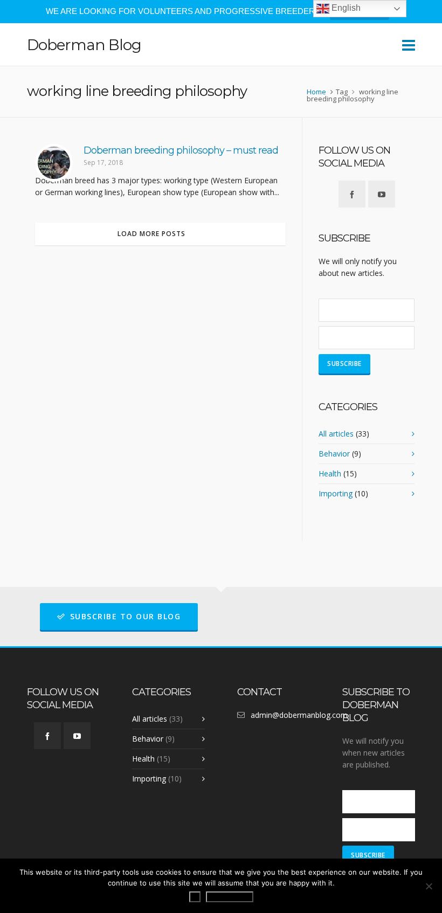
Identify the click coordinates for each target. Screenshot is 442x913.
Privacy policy (229, 897)
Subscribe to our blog (125, 616)
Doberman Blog (84, 45)
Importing (336, 493)
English (345, 7)
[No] (428, 886)
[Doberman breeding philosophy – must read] (54, 163)
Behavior (334, 453)
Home (316, 91)
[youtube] (381, 194)
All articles (336, 433)
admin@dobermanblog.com (299, 715)
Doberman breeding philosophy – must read (181, 150)
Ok (194, 897)
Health (330, 473)
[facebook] (352, 194)
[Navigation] (408, 44)
